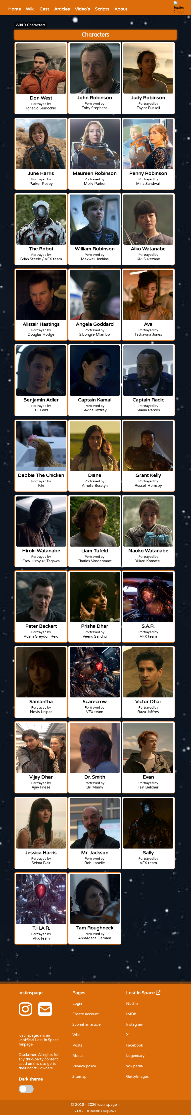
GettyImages (137, 1076)
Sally (148, 852)
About (77, 1055)
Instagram (134, 1024)
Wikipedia (134, 1066)
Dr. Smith (94, 777)
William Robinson (95, 249)
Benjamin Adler (41, 400)
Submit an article (86, 1024)
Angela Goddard (95, 324)
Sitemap (79, 1076)
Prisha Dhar (94, 626)
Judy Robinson (148, 97)
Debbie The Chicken (41, 475)
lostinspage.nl (30, 1035)
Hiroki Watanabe (41, 551)
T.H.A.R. (41, 928)
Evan (148, 777)
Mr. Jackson (94, 852)
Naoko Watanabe (148, 551)
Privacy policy (84, 1066)
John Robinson (94, 97)
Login (77, 1003)
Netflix (132, 1003)
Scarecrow (95, 701)
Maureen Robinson (95, 173)
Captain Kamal (94, 400)
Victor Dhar (148, 701)
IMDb (131, 1014)
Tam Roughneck (94, 928)
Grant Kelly (148, 475)
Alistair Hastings (41, 324)
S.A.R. (148, 626)
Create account (85, 1014)
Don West (41, 98)
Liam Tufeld (94, 551)
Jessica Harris (41, 852)
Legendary (135, 1055)
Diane (94, 475)
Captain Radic (148, 400)
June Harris (41, 173)
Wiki (19, 25)
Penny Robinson (148, 173)
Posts (77, 1045)
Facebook (134, 1045)
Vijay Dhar (41, 777)
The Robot (41, 249)
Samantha (41, 701)
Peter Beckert (41, 626)
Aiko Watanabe (148, 249)
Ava (148, 324)
